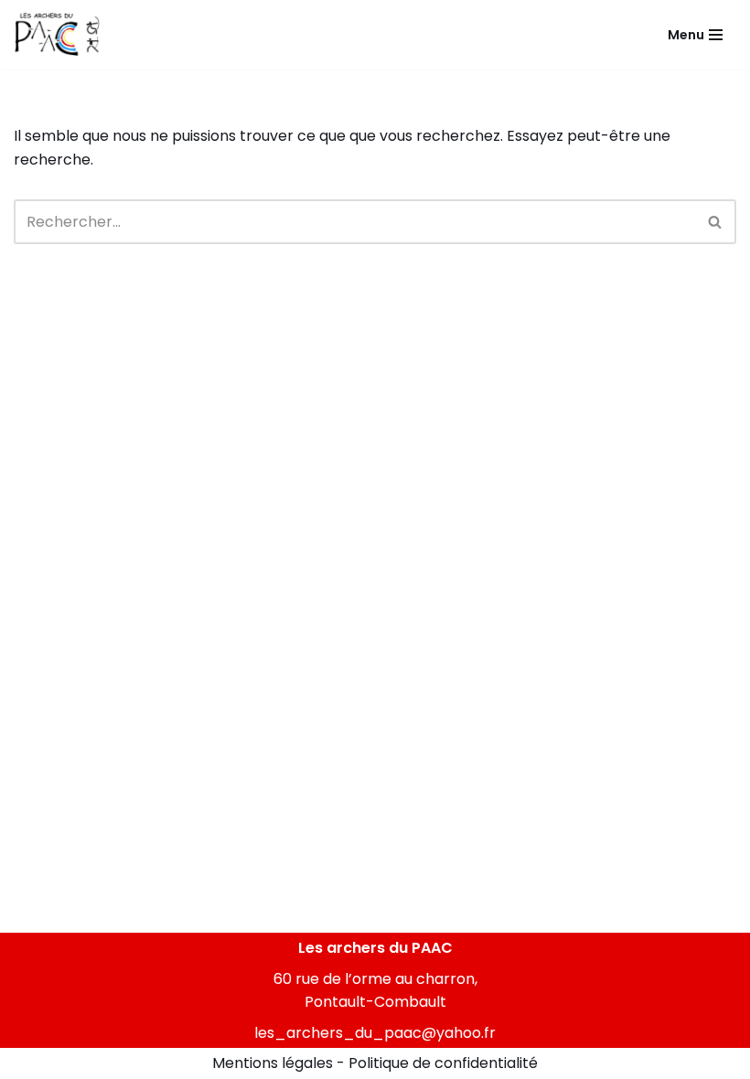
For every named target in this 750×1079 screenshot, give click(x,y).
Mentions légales (272, 1063)
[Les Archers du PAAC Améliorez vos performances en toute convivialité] (57, 35)
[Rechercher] (715, 221)
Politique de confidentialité (443, 1063)
